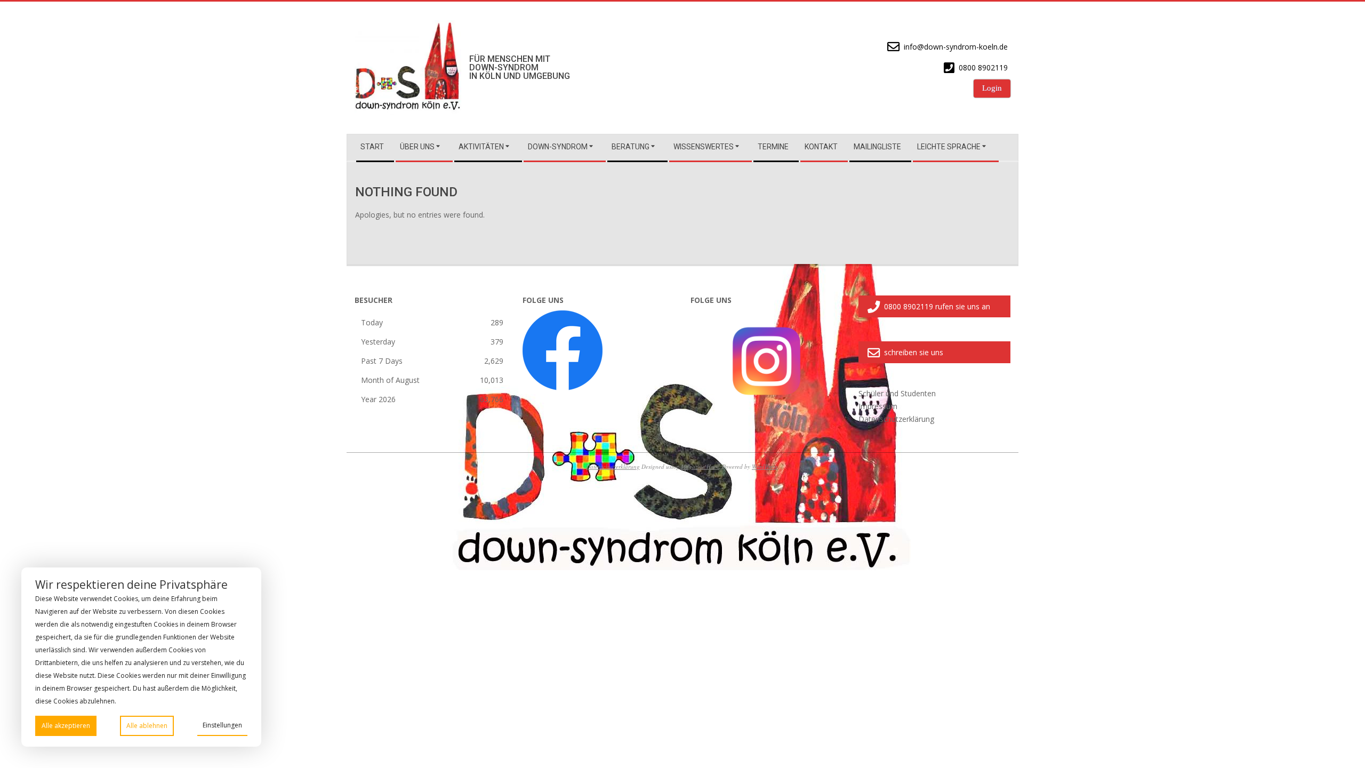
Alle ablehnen (146, 725)
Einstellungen (222, 725)
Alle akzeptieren (66, 725)
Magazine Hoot (700, 466)
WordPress (764, 466)
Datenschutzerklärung (613, 466)
